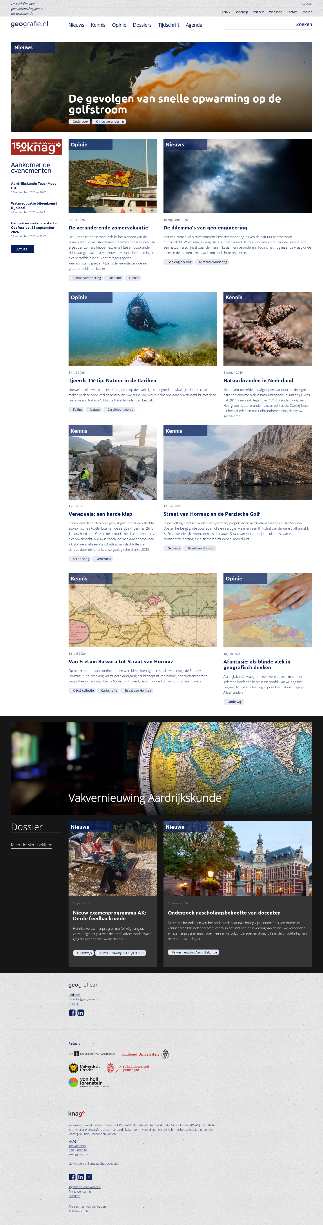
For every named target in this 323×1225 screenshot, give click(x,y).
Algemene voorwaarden (85, 1187)
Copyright (75, 1003)
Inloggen (306, 3)
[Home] (29, 24)
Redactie (74, 995)
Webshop (275, 12)
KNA (226, 12)
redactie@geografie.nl (83, 999)
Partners (259, 12)
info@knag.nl (77, 1146)
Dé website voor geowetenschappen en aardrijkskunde (27, 8)
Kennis (98, 24)
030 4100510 (78, 1150)
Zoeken (307, 12)
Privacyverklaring (80, 1191)
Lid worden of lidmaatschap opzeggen (94, 1163)
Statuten (74, 1196)
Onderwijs (241, 12)
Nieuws (76, 24)
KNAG (72, 1141)
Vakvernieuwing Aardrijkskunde (145, 797)
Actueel (22, 249)
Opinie (119, 24)
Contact (292, 12)
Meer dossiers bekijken (31, 844)
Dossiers (142, 24)
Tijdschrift (168, 24)
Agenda (194, 24)
